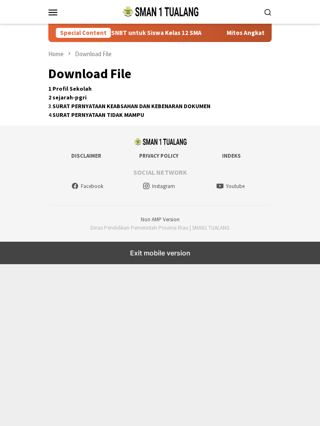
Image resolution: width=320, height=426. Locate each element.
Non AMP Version (160, 219)
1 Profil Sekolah (70, 88)
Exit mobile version (160, 253)
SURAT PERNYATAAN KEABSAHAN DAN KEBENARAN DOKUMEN (131, 106)
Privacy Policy (158, 155)
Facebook (92, 186)
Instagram (163, 186)
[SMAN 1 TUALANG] (160, 11)
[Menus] (53, 12)
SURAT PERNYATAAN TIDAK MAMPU (98, 115)
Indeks (231, 155)
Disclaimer (86, 155)
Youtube (235, 186)
